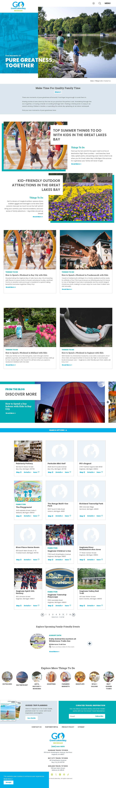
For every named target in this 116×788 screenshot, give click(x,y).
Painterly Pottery (24, 464)
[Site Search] (100, 3)
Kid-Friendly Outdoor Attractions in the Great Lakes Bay (36, 185)
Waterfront (22, 685)
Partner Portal (51, 727)
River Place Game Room (27, 547)
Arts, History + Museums (37, 686)
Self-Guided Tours (109, 686)
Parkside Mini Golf (57, 464)
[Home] (19, 6)
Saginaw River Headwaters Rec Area (90, 548)
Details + (27, 472)
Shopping (51, 684)
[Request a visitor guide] (11, 710)
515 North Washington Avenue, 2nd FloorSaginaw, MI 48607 (58, 753)
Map (18, 472)
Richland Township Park (91, 504)
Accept (8, 782)
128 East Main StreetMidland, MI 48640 (58, 769)
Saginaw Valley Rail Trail (89, 592)
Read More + (8, 779)
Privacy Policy (68, 727)
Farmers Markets (66, 685)
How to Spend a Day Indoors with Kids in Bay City (18, 406)
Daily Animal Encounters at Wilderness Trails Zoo (62, 640)
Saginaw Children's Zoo (59, 551)
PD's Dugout (85, 464)
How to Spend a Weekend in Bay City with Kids (26, 275)
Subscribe (99, 716)
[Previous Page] (42, 614)
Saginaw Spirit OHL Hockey (25, 592)
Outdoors (7, 684)
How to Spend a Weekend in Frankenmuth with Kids (85, 275)
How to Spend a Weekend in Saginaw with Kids (82, 353)
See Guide (31, 718)
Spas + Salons (94, 685)
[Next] (108, 402)
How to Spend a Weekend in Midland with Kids (26, 353)
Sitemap (81, 727)
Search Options (57, 430)
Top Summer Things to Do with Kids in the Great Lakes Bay (80, 135)
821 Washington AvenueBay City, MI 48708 (58, 761)
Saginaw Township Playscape (57, 596)
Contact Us (37, 727)
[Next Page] (73, 614)
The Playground (24, 507)
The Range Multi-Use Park (58, 505)
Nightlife (80, 684)
